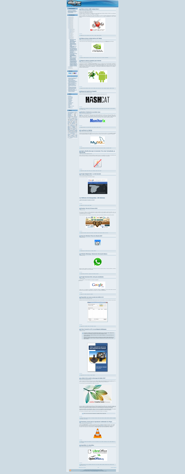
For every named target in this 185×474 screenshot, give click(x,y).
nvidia (74, 121)
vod (81, 442)
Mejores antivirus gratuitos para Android (91, 60)
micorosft (98, 232)
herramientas (74, 126)
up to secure (106, 232)
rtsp (100, 441)
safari (98, 170)
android (71, 119)
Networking (69, 127)
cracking (94, 108)
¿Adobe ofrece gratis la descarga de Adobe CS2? (93, 378)
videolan (113, 441)
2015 (69, 26)
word (82, 465)
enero (70, 38)
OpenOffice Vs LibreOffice (87, 445)
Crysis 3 (90, 35)
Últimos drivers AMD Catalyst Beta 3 (90, 9)
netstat (93, 127)
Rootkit (73, 134)
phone (89, 250)
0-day (84, 170)
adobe (69, 128)
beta (86, 35)
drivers (92, 35)
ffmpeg (85, 441)
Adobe (95, 411)
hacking (74, 122)
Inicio (98, 467)
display (87, 57)
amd (83, 35)
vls (79, 442)
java (91, 170)
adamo (74, 136)
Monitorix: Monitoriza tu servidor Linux (90, 112)
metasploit (72, 135)
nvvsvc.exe (100, 57)
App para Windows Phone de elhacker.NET (91, 235)
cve (74, 120)
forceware (93, 57)
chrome (88, 170)
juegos (76, 129)
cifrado (71, 124)
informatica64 (95, 232)
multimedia (75, 130)
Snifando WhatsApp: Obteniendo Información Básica (94, 254)
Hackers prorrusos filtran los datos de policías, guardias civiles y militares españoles (72, 79)
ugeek (69, 105)
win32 (113, 464)
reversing (70, 136)
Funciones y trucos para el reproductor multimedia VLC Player (96, 421)
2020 (69, 22)
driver (89, 57)
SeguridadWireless (72, 133)
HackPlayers (70, 99)
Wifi (73, 123)
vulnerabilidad (71, 112)
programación (72, 125)
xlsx (85, 465)
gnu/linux (84, 127)
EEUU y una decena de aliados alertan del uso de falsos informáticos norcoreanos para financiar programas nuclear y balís (72, 84)
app (76, 123)
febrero (70, 37)
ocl (109, 108)
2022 (69, 20)
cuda (96, 108)
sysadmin (74, 127)
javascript (69, 129)
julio (70, 33)
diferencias (84, 464)
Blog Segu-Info (70, 98)
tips (107, 441)
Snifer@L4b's (70, 103)
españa (88, 232)
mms (92, 441)
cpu (89, 108)
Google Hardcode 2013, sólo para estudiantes (92, 277)
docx (88, 464)
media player (89, 441)
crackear (91, 108)
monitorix (90, 127)
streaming (105, 441)
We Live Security (70, 97)
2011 (69, 67)
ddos (69, 123)
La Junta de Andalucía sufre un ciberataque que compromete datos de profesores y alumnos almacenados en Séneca (72, 88)
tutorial (69, 121)
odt (97, 464)
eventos (76, 131)
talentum (101, 232)
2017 (69, 24)
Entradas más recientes (83, 467)
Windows (76, 118)
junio (70, 34)
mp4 (95, 441)
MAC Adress (76, 137)
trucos (108, 441)
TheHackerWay (70, 100)
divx (83, 441)
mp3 (93, 441)
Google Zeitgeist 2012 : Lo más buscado (91, 173)
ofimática (101, 464)
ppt (107, 464)
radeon (96, 35)
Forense (76, 132)
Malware (75, 116)
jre (92, 170)
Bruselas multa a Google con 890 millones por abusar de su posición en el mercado (72, 91)
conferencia (72, 132)
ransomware (70, 118)
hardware (70, 115)
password (113, 108)
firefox (89, 170)
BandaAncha (70, 104)
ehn (84, 250)
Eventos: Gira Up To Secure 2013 (89, 208)
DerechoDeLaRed (70, 102)
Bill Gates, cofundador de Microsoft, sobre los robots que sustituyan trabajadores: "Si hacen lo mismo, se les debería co (72, 81)
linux (71, 120)
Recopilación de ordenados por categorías (72, 10)
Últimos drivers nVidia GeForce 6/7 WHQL (91, 38)
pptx (109, 464)
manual (69, 122)
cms (70, 131)
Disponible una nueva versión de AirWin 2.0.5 (92, 297)
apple (85, 170)
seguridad (70, 113)
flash (73, 131)
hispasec (92, 232)
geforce (96, 57)
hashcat (103, 108)
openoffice (103, 464)
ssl (68, 132)
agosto (70, 32)
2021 (69, 21)
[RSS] (70, 470)
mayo (70, 35)
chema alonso (85, 232)
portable (106, 464)
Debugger (69, 134)
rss (90, 250)
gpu (99, 108)
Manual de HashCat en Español (88, 91)
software (70, 114)
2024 (69, 18)
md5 (106, 108)
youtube (69, 126)
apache (73, 129)
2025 (69, 17)
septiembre (70, 31)
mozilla (96, 170)
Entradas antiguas (113, 467)
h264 (87, 441)
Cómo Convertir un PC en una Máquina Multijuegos (93, 329)
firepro (97, 108)
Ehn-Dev (87, 250)
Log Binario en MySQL (86, 130)
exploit (76, 119)
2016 (69, 25)
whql (105, 57)
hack (75, 128)
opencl (111, 108)
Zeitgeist (90, 205)
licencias (93, 464)
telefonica (103, 232)
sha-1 (80, 109)
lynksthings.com (70, 107)
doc (86, 464)
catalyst (88, 35)
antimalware (71, 137)
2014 (69, 27)
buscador (86, 205)
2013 (69, 28)
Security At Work (70, 96)
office (72, 128)
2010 (69, 68)
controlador (84, 57)
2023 (69, 19)
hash (100, 108)
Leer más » (80, 33)
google (69, 116)
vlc (114, 441)
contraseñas (71, 130)
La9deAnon (69, 101)
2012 (69, 66)
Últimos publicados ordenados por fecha (72, 12)
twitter (76, 124)
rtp (99, 441)
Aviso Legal (96, 470)
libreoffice (90, 464)
